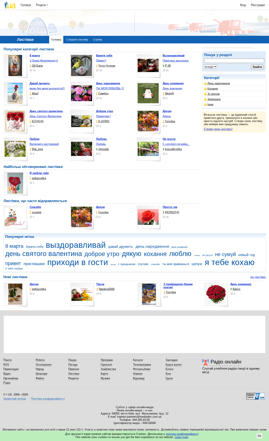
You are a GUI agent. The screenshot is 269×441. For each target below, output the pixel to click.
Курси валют (174, 364)
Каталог (138, 360)
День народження (218, 83)
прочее (113, 264)
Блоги (169, 369)
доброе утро (101, 254)
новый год (246, 255)
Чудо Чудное (106, 65)
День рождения (172, 88)
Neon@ (169, 93)
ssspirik (36, 212)
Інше (210, 104)
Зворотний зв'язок (14, 398)
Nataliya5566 (107, 289)
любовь (197, 255)
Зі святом (213, 93)
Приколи (73, 369)
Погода (72, 364)
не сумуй (225, 254)
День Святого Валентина (45, 116)
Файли (40, 378)
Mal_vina (37, 149)
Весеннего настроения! (44, 144)
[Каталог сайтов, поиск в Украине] (255, 394)
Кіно (168, 373)
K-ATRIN (103, 121)
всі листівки (258, 277)
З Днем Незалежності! (44, 60)
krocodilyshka (173, 149)
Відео (7, 373)
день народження (152, 246)
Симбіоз (103, 93)
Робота (40, 360)
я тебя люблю (14, 268)
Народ (40, 369)
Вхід (243, 5)
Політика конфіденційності (48, 398)
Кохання (212, 88)
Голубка (170, 121)
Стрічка (97, 39)
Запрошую (214, 99)
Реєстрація (258, 5)
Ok (259, 435)
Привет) (101, 60)
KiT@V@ (38, 121)
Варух (236, 289)
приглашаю (34, 263)
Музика (105, 378)
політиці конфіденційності (182, 434)
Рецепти (73, 378)
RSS (6, 364)
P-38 (168, 65)
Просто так (170, 207)
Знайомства (108, 369)
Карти (104, 373)
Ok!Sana (37, 65)
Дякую (167, 116)
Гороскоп (106, 364)
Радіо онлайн (226, 362)
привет (13, 263)
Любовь (101, 144)
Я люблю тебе (39, 173)
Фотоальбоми (141, 369)
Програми (107, 360)
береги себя (34, 246)
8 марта (14, 246)
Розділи (41, 5)
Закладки (172, 360)
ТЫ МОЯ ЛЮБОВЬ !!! (110, 88)
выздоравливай (76, 244)
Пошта (7, 360)
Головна (26, 5)
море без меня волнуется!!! (47, 88)
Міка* (35, 93)
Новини (137, 373)
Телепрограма (142, 364)
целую (197, 264)
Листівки (73, 373)
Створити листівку (77, 39)
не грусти (207, 255)
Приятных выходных (176, 60)
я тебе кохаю (229, 262)
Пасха (100, 284)
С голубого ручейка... (176, 144)
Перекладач (11, 369)
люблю (180, 253)
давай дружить (120, 247)
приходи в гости (77, 262)
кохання (155, 254)
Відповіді (139, 378)
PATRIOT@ (172, 212)
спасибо (155, 264)
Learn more (181, 437)
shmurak (103, 149)
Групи (169, 378)
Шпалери (41, 373)
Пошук (72, 360)
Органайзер (10, 378)
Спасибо (35, 207)
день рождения (179, 247)
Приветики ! (103, 116)
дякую (131, 253)
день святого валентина (43, 253)
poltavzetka (39, 178)
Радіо (7, 382)
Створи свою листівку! (218, 129)
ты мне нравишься (175, 264)
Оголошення (43, 364)
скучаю (143, 264)
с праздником (126, 264)
